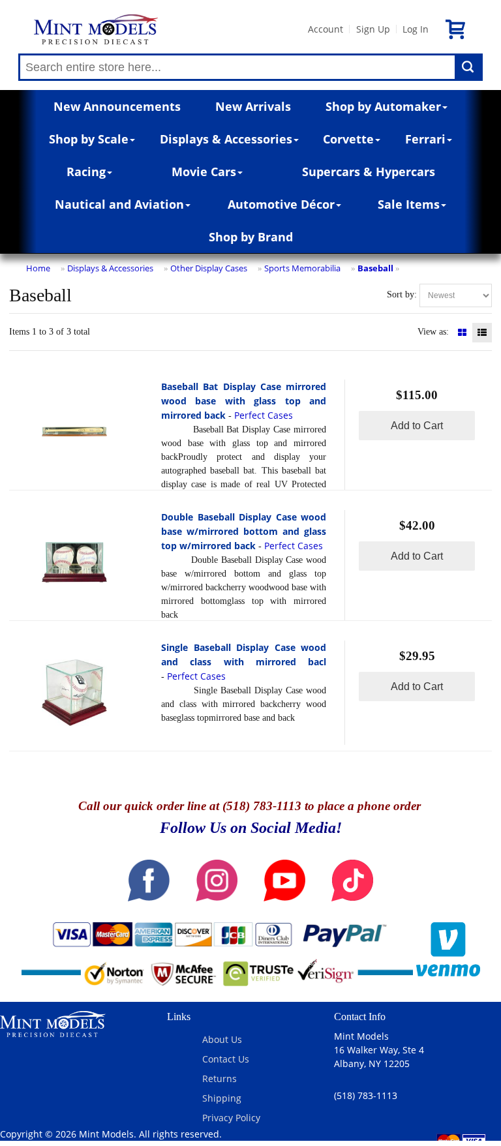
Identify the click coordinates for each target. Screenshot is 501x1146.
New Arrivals (253, 106)
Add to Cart (417, 425)
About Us (222, 1039)
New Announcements (117, 106)
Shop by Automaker (383, 106)
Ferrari (425, 139)
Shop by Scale (89, 139)
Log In (415, 29)
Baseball (375, 268)
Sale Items (409, 204)
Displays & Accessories (226, 139)
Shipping (221, 1098)
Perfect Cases (263, 415)
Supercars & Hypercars (368, 171)
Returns (219, 1078)
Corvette (348, 139)
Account (325, 29)
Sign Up (373, 29)
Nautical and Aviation (119, 204)
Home (38, 268)
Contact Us (225, 1059)
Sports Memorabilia (302, 268)
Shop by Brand (251, 237)
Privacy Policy (231, 1117)
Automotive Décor (281, 204)
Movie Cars (204, 171)
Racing (86, 171)
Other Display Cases (208, 268)
